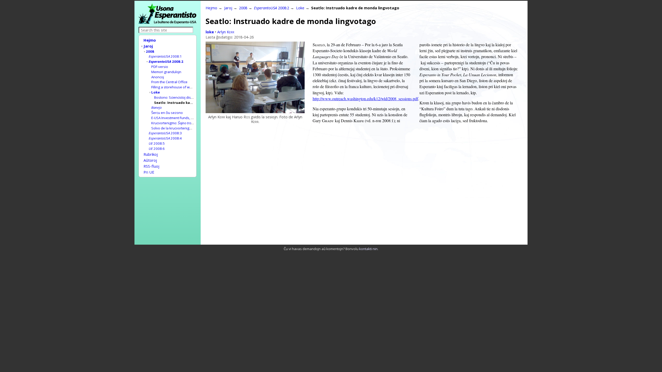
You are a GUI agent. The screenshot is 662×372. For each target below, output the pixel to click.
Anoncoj (157, 77)
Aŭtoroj (150, 160)
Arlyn (225, 31)
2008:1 (165, 56)
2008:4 (165, 138)
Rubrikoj (151, 154)
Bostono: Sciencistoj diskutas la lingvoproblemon (192, 97)
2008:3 (165, 133)
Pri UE (149, 172)
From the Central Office (169, 82)
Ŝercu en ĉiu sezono (167, 112)
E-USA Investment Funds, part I (175, 117)
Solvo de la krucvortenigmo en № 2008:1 (183, 128)
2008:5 (157, 143)
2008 (150, 51)
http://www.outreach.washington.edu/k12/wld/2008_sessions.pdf (365, 98)
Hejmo (150, 40)
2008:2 (166, 61)
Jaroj (148, 46)
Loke (155, 92)
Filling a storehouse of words (174, 87)
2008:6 (157, 148)
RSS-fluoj (151, 166)
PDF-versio (159, 66)
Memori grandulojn (166, 71)
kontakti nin (368, 248)
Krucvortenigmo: (175, 123)
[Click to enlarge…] (255, 111)
